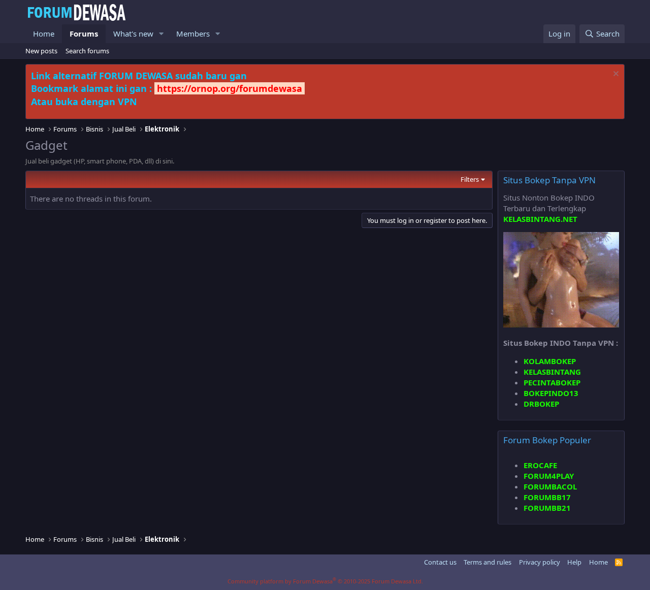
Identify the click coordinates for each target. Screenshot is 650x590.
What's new (133, 33)
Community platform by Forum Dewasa (325, 581)
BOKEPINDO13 (551, 393)
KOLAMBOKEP (550, 361)
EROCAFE (540, 465)
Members (193, 33)
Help (574, 562)
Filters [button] (470, 179)
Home (43, 33)
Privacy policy (539, 562)
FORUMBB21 (547, 508)
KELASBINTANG (552, 372)
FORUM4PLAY (549, 476)
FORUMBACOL (550, 486)
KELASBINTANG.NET (540, 219)
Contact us (440, 562)
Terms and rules (487, 562)
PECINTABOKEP (552, 382)
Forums (84, 33)
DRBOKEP (541, 404)
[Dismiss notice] (614, 75)
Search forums (87, 50)
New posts (41, 50)
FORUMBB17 (547, 497)
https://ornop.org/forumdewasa (229, 88)
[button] (161, 33)
